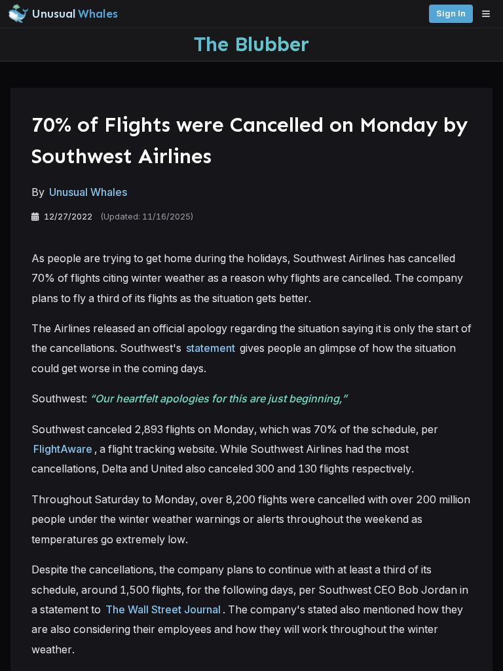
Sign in (451, 13)
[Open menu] (489, 14)
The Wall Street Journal (163, 609)
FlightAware (62, 448)
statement (210, 348)
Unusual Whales (88, 192)
